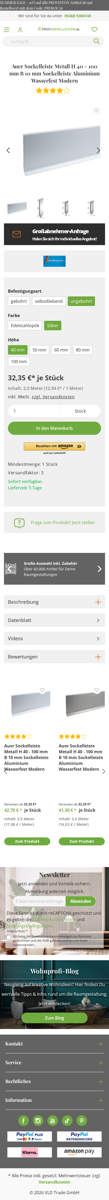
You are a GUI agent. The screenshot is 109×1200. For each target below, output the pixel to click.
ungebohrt (81, 301)
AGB (45, 940)
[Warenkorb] (106, 23)
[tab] (54, 601)
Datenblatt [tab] (19, 620)
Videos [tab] (15, 638)
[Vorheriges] (8, 149)
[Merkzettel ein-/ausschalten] (97, 111)
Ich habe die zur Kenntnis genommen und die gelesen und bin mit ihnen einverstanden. (52, 940)
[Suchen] (97, 41)
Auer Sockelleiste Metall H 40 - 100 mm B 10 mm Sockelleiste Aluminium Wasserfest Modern (26, 757)
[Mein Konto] (22, 28)
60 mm (61, 350)
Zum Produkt (27, 841)
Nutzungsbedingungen (29, 926)
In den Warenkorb (54, 428)
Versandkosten (54, 1182)
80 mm (83, 350)
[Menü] (7, 28)
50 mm (39, 350)
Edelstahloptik (25, 325)
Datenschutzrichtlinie (54, 919)
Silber (52, 325)
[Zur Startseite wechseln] (59, 28)
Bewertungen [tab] (23, 656)
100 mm (19, 361)
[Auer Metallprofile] (54, 261)
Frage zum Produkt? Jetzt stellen (63, 522)
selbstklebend (49, 301)
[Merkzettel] (92, 28)
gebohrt (19, 301)
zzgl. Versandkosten (53, 397)
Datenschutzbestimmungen (51, 936)
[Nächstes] (98, 149)
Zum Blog (54, 1018)
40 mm (18, 350)
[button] (54, 448)
